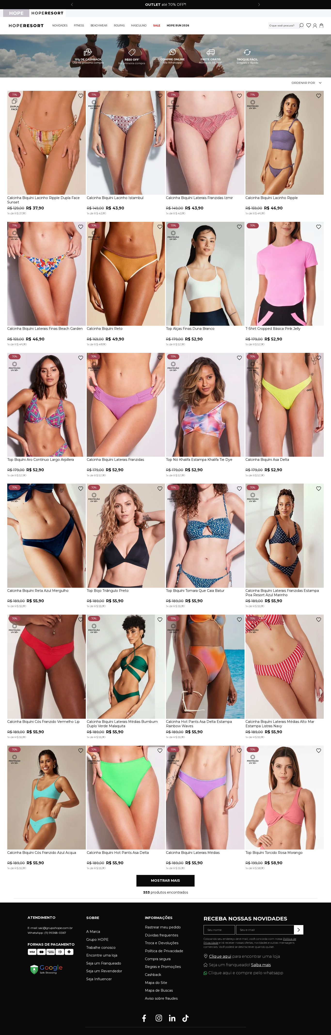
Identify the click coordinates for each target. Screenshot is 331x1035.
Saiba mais (261, 965)
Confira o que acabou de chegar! (187, 4)
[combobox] (286, 25)
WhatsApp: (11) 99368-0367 (47, 933)
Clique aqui (220, 956)
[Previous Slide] (72, 4)
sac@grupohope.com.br (56, 928)
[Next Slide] (259, 4)
